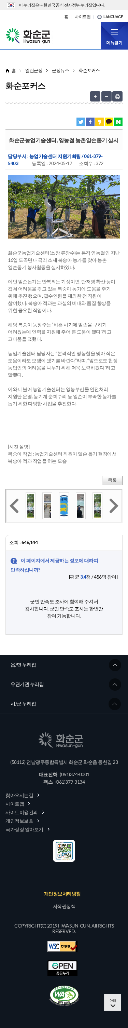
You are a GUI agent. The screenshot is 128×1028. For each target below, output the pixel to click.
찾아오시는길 (19, 795)
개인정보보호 (19, 821)
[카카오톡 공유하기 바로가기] (109, 122)
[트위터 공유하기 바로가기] (80, 122)
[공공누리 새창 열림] (62, 968)
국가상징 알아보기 (24, 829)
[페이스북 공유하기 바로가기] (90, 122)
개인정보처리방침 (62, 893)
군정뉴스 (60, 70)
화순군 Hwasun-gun (29, 35)
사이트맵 (82, 16)
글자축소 (106, 96)
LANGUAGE (113, 17)
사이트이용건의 (21, 812)
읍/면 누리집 (23, 664)
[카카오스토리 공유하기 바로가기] (99, 122)
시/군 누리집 (23, 703)
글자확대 (95, 96)
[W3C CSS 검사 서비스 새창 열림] (62, 946)
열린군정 (33, 70)
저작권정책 (64, 906)
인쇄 (117, 96)
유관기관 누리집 (27, 684)
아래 (113, 1000)
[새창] (64, 995)
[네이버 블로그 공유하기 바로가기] (118, 122)
